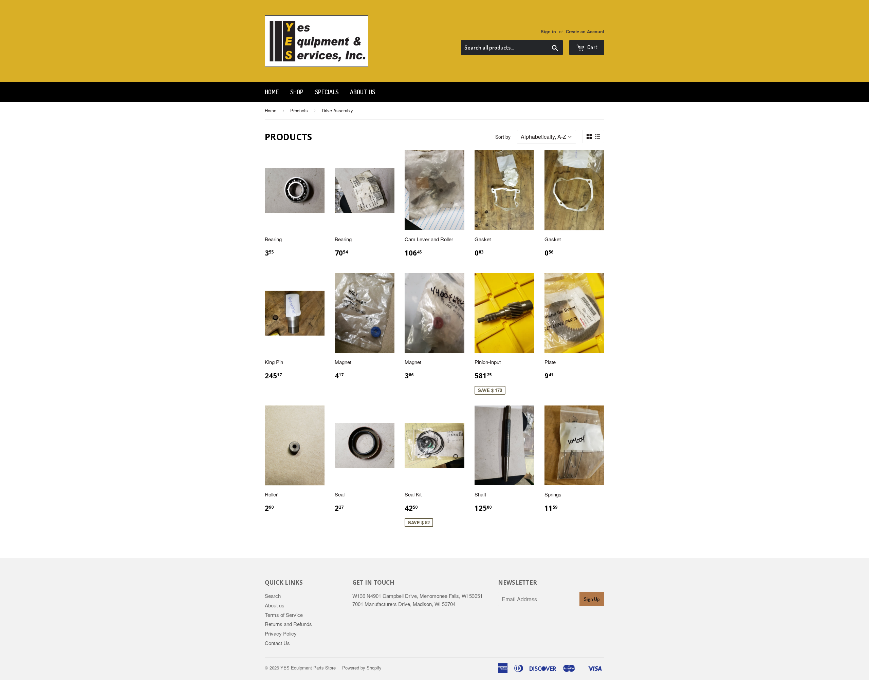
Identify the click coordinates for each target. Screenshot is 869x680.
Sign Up (592, 599)
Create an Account (585, 32)
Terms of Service (284, 614)
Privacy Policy (281, 633)
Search (273, 595)
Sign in (548, 32)
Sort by (503, 136)
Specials (326, 92)
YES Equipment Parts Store (308, 667)
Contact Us (277, 642)
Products (299, 110)
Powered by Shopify (362, 667)
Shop (296, 92)
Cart (591, 47)
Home (272, 92)
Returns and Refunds (288, 623)
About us (362, 92)
